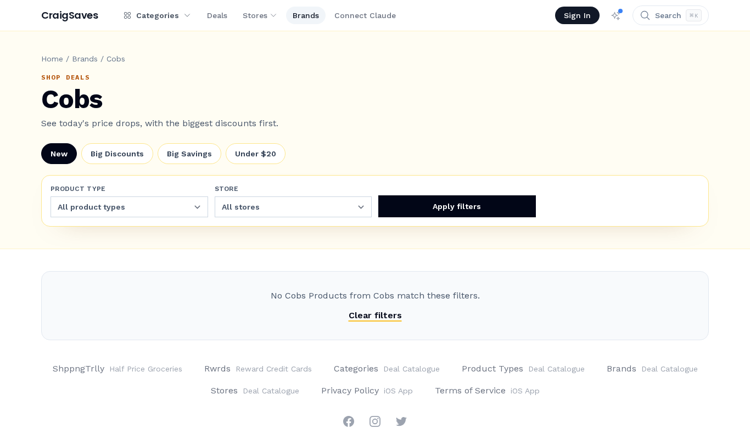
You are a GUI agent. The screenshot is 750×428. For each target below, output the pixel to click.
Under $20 (255, 153)
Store (227, 189)
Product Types (523, 368)
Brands (306, 15)
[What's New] (616, 15)
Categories (387, 368)
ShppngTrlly (117, 368)
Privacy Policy (367, 390)
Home (52, 58)
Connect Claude (365, 15)
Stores (255, 15)
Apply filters (457, 206)
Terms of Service (487, 390)
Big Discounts (117, 153)
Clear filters (375, 315)
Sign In (577, 15)
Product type (78, 189)
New (59, 153)
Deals (217, 15)
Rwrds (258, 368)
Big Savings (189, 153)
